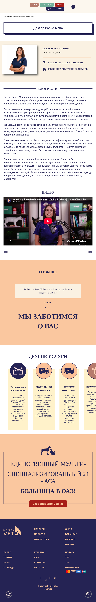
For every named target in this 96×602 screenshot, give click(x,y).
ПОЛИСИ (69, 552)
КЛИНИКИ (39, 552)
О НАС (68, 529)
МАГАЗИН (39, 567)
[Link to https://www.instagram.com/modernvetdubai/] (50, 578)
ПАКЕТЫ (69, 544)
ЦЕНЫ (7, 562)
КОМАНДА (9, 567)
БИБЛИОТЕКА (41, 539)
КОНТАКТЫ (40, 562)
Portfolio (15, 16)
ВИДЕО (7, 552)
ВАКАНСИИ (71, 534)
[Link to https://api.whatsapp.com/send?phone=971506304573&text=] (55, 578)
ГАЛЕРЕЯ (70, 539)
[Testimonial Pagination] (45, 307)
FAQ (36, 557)
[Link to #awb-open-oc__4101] (91, 7)
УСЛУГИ (8, 557)
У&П (67, 557)
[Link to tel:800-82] (73, 7)
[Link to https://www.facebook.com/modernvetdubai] (40, 578)
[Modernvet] (12, 527)
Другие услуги (48, 356)
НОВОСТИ (39, 534)
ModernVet (7, 16)
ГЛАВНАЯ (39, 529)
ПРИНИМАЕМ (72, 567)
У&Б (67, 562)
